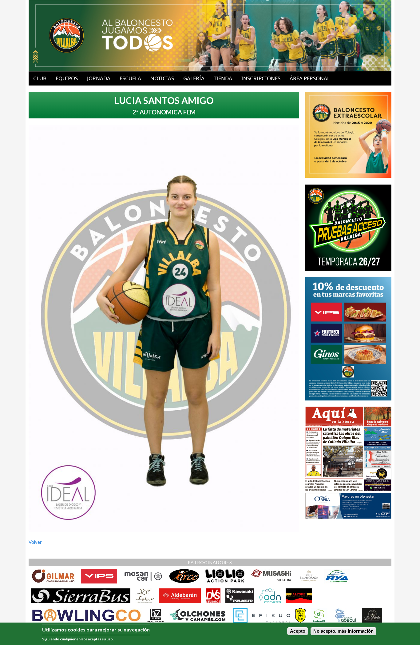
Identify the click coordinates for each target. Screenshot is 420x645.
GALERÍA (193, 78)
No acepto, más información (343, 631)
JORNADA (98, 78)
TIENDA (223, 78)
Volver (35, 542)
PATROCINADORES (210, 562)
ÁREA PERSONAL (310, 78)
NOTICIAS (162, 78)
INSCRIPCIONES (260, 78)
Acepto (297, 631)
